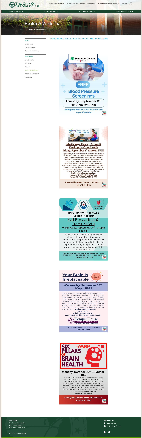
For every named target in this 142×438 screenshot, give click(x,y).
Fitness (27, 67)
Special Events (30, 47)
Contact (124, 4)
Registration (29, 44)
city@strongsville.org (113, 426)
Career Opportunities (56, 4)
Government (15, 11)
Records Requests (72, 4)
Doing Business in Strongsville (108, 4)
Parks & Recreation (124, 11)
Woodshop (28, 77)
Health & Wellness (31, 70)
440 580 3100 (111, 423)
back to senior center (37, 29)
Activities (28, 63)
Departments (50, 11)
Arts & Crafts (29, 60)
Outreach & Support (32, 74)
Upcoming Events (87, 11)
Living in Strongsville (87, 4)
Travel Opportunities (32, 51)
